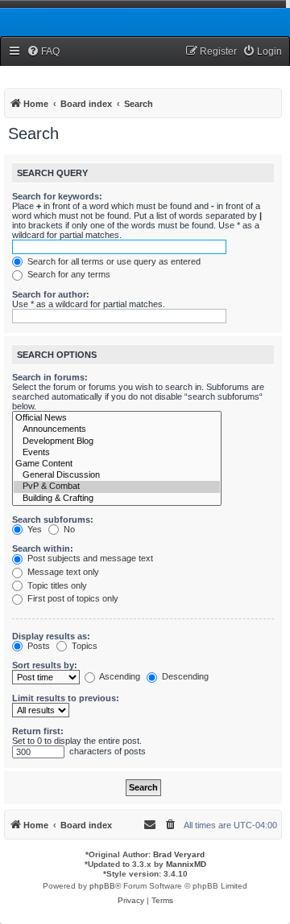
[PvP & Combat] (117, 486)
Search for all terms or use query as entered (113, 261)
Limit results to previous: (65, 698)
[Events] (117, 452)
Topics (83, 646)
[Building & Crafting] (117, 498)
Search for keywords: (57, 196)
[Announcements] (117, 429)
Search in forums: (50, 377)
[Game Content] (117, 464)
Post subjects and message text (89, 558)
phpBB (102, 885)
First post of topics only (71, 598)
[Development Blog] (117, 441)
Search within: (42, 548)
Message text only (62, 572)
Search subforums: (52, 519)
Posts (37, 646)
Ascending (118, 676)
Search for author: (50, 294)
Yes (33, 529)
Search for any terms (67, 274)
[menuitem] (43, 52)
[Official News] (117, 418)
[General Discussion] (117, 475)
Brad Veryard (179, 854)
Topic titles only (56, 585)
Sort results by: (44, 665)
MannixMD (186, 864)
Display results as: (51, 636)
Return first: (38, 731)
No (68, 529)
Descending (184, 676)
